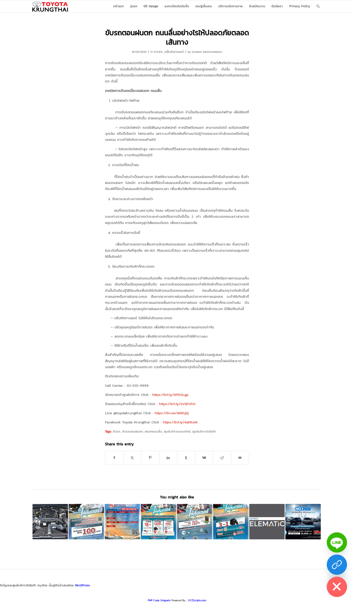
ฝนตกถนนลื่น (153, 431)
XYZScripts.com (197, 600)
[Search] (318, 6)
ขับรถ (116, 431)
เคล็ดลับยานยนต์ (174, 52)
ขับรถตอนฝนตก (132, 431)
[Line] (337, 542)
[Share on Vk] (204, 457)
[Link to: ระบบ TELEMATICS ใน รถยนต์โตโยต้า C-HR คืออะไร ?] (267, 521)
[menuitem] (118, 6)
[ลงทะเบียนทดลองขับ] (337, 565)
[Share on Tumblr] (186, 457)
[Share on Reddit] (222, 457)
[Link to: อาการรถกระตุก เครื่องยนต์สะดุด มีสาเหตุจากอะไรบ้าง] (50, 521)
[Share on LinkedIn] (168, 457)
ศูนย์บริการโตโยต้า (204, 431)
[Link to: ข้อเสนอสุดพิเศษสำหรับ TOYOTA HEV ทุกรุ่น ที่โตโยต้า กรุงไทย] (303, 521)
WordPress (82, 585)
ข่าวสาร (158, 52)
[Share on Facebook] (114, 457)
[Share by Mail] (240, 457)
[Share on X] (132, 457)
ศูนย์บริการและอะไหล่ (177, 431)
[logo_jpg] (50, 6)
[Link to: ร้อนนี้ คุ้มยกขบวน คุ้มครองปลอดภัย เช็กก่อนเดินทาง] (122, 521)
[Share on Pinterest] (150, 457)
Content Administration (207, 52)
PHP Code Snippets (159, 600)
